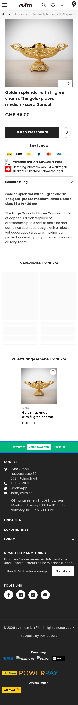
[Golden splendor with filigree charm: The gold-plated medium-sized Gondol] (39, 386)
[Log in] (62, 5)
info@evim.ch (21, 493)
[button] (61, 83)
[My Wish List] (53, 5)
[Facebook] (8, 594)
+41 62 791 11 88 (22, 483)
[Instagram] (20, 594)
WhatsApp (19, 488)
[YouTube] (45, 594)
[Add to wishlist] (66, 132)
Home (6, 14)
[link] (20, 330)
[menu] (4, 5)
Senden (63, 571)
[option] (39, 53)
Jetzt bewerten (39, 446)
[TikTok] (33, 594)
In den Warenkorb (32, 132)
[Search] (43, 5)
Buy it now (39, 145)
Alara (25, 408)
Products (21, 14)
